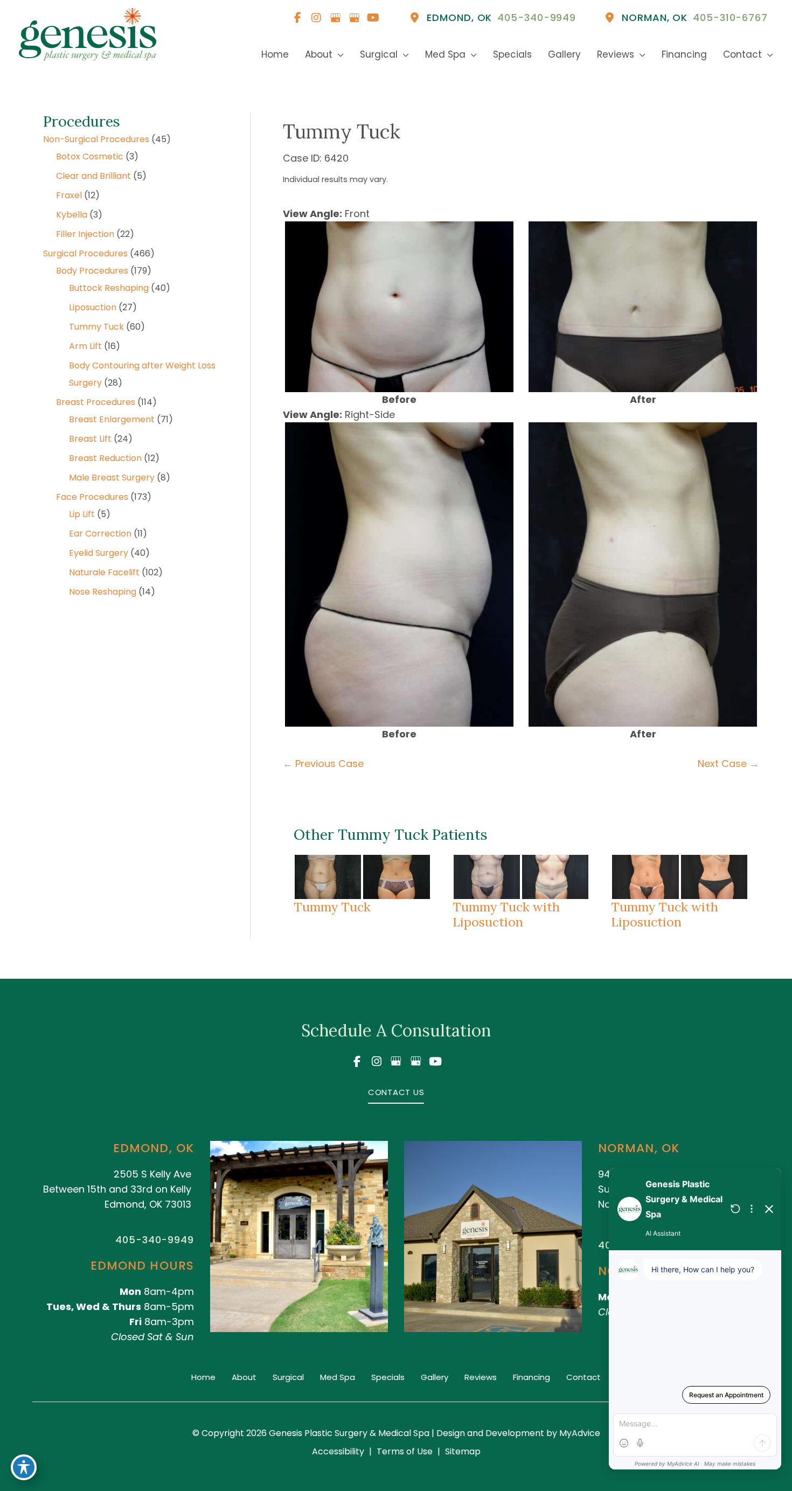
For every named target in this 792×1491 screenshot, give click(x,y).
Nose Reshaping (102, 592)
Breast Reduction (105, 458)
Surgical (288, 1377)
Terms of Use (405, 1451)
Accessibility (338, 1451)
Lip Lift (82, 514)
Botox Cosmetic (89, 156)
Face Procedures (92, 497)
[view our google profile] (335, 17)
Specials (388, 1377)
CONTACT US (396, 1092)
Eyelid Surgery (98, 553)
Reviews (480, 1377)
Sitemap (463, 1451)
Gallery (434, 1377)
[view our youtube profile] (373, 17)
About (244, 1377)
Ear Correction (100, 533)
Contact (583, 1377)
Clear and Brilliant (93, 176)
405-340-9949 (154, 1239)
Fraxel (69, 195)
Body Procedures (92, 270)
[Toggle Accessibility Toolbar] (24, 1467)
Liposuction (92, 307)
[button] (396, 1091)
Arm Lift (85, 346)
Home (203, 1377)
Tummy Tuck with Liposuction (506, 914)
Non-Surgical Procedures (96, 139)
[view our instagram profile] (316, 17)
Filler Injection (85, 234)
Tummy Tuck (96, 327)
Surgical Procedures (85, 253)
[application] (338, 54)
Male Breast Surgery (112, 477)
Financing (531, 1377)
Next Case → (728, 763)
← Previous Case (323, 763)
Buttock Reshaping (109, 288)
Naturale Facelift (104, 572)
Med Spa (337, 1377)
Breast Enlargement (112, 419)
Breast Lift (90, 439)
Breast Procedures (95, 402)
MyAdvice (578, 1433)
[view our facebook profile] (297, 17)
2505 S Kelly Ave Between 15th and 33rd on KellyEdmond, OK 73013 (117, 1189)
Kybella (71, 214)
